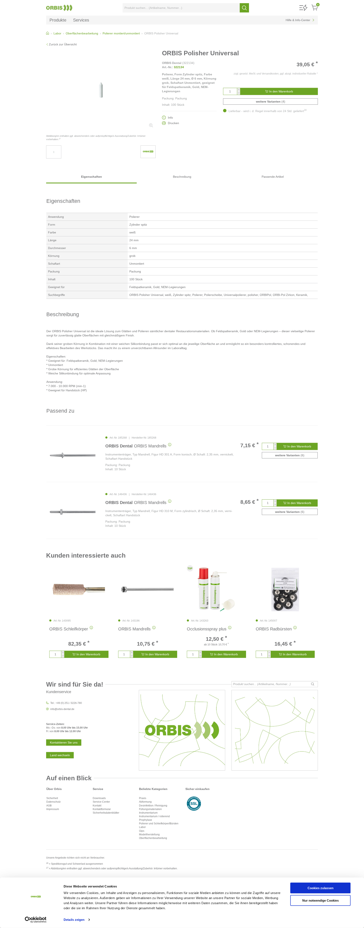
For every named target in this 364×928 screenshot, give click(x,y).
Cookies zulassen (320, 888)
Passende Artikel (273, 176)
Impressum (52, 809)
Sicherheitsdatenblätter (106, 812)
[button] (303, 8)
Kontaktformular (102, 809)
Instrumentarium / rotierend (154, 816)
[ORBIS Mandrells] (72, 455)
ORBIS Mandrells (135, 446)
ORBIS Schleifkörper (68, 629)
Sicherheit (52, 798)
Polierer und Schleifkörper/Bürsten (158, 823)
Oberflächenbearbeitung (153, 838)
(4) (270, 101)
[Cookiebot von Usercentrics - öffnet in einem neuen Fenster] (35, 920)
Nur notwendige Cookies (320, 900)
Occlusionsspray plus (206, 629)
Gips (141, 830)
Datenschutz (53, 801)
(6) (289, 455)
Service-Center (101, 801)
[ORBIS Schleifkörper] (79, 589)
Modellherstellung (149, 834)
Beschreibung (182, 176)
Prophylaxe (145, 819)
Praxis (142, 798)
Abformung (145, 801)
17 (59, 139)
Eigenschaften (91, 176)
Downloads (99, 798)
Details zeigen (74, 919)
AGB (49, 805)
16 (305, 110)
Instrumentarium (148, 812)
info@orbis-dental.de (62, 709)
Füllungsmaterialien (150, 809)
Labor (142, 827)
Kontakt (97, 805)
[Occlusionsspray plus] (216, 589)
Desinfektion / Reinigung (153, 805)
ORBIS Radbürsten (274, 629)
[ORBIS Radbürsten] (285, 589)
